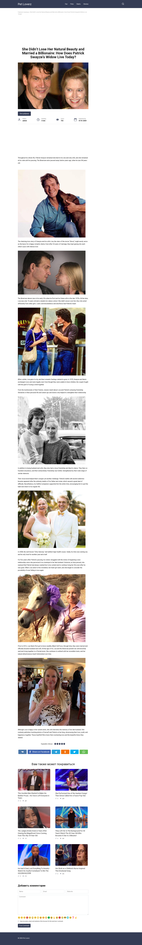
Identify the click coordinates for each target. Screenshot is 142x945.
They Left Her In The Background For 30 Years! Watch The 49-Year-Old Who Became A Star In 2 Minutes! (70, 833)
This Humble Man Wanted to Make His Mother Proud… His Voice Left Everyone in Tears (33, 795)
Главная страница (23, 12)
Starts (79, 4)
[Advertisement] (53, 30)
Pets (72, 4)
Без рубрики (24, 114)
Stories (85, 4)
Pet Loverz (24, 4)
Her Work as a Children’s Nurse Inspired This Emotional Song (70, 869)
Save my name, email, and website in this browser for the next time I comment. (41, 921)
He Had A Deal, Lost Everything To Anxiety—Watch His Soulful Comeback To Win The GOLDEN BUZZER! (34, 870)
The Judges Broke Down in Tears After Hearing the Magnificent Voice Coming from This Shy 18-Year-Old (32, 833)
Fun (66, 4)
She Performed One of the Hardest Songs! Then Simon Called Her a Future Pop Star (71, 794)
